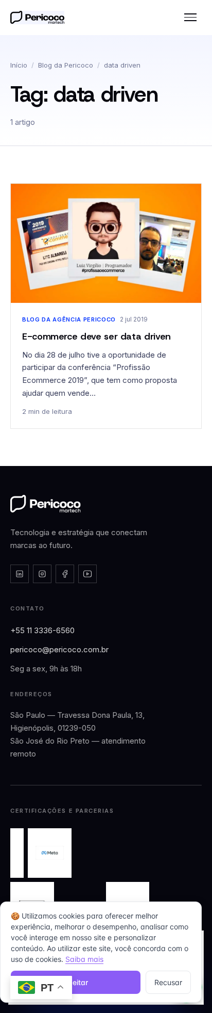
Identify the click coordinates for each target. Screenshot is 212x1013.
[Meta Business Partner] (50, 853)
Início (18, 65)
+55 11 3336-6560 (42, 630)
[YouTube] (87, 574)
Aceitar (75, 982)
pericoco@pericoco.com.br (59, 649)
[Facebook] (65, 574)
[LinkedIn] (19, 574)
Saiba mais (84, 959)
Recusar (168, 982)
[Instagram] (42, 574)
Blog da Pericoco (65, 65)
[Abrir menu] (190, 17)
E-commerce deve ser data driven (96, 336)
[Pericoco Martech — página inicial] (45, 503)
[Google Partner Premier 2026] (17, 853)
